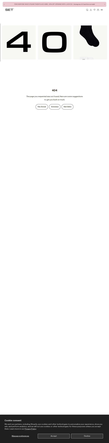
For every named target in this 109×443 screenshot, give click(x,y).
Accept (54, 436)
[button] (87, 10)
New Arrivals (42, 107)
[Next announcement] (104, 4)
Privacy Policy (30, 429)
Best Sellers (67, 107)
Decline (87, 436)
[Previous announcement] (4, 4)
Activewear (55, 107)
